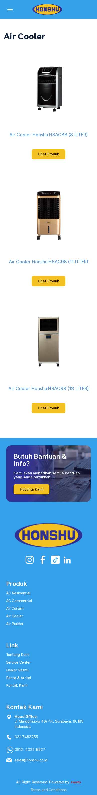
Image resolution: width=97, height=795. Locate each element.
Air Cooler (14, 616)
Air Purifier (14, 623)
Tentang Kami (17, 654)
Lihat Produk (48, 154)
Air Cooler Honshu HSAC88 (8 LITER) (48, 134)
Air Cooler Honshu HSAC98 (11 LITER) (48, 261)
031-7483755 (26, 736)
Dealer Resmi (17, 670)
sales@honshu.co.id (31, 760)
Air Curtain (15, 608)
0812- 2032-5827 (30, 749)
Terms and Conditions (48, 789)
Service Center (18, 662)
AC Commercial (19, 600)
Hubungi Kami (31, 489)
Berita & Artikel (18, 677)
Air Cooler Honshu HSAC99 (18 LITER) (48, 388)
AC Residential (18, 593)
